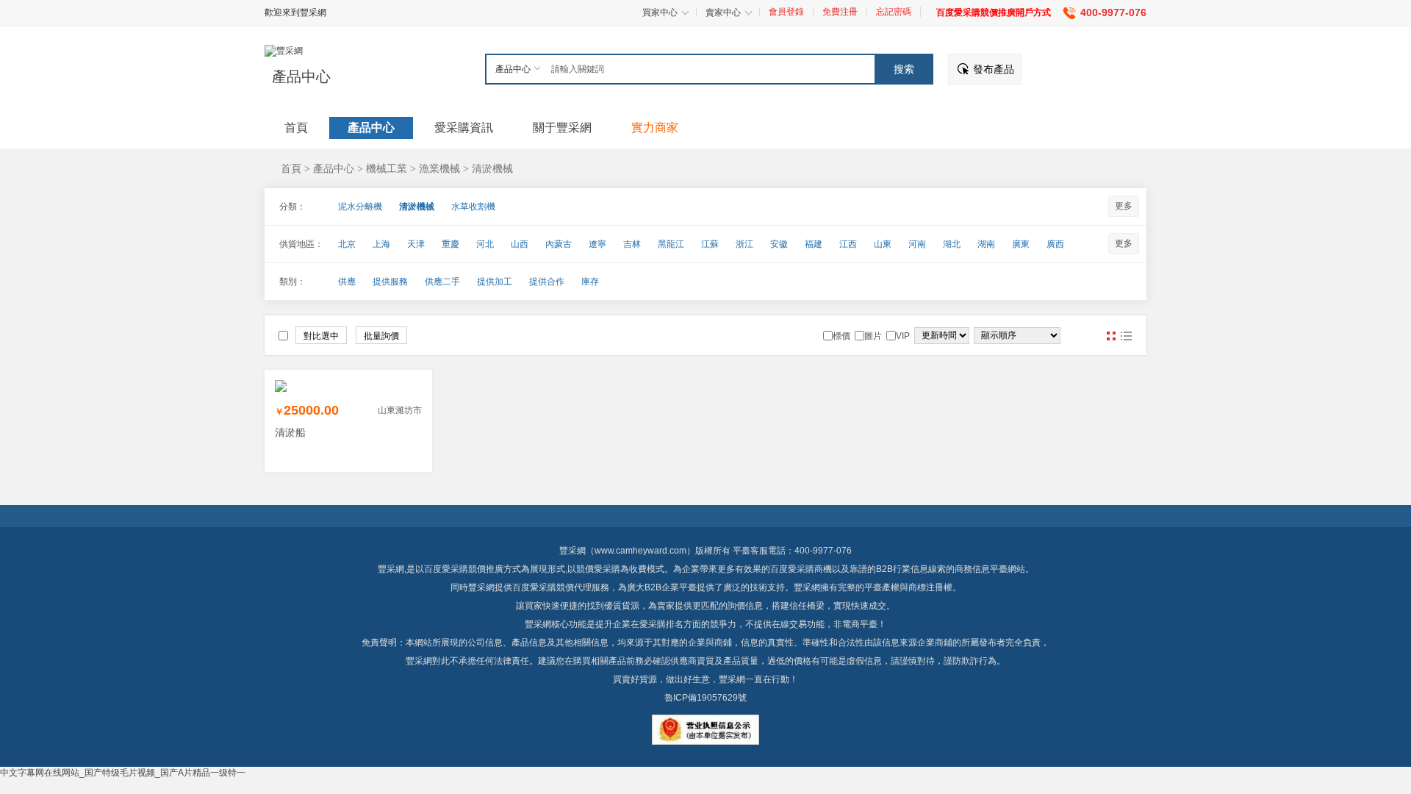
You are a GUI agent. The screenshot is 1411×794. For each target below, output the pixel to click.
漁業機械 (439, 168)
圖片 (1111, 336)
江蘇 (710, 244)
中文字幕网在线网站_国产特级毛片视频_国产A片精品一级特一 (122, 773)
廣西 (1055, 244)
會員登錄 (786, 12)
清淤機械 (492, 168)
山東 (882, 244)
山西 (519, 244)
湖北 (952, 244)
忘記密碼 (893, 12)
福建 (813, 244)
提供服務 (390, 281)
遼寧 (597, 244)
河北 (485, 244)
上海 (381, 244)
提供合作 (546, 281)
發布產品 (993, 69)
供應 (347, 281)
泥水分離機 (360, 206)
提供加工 (494, 281)
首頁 (291, 168)
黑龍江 (671, 244)
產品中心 (301, 76)
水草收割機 (473, 206)
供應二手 (442, 281)
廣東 (1021, 244)
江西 (848, 244)
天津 (416, 244)
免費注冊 (840, 12)
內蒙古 (558, 244)
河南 (917, 244)
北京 (347, 244)
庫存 (590, 281)
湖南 (986, 244)
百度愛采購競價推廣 (463, 569)
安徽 (779, 244)
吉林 (632, 244)
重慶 (450, 244)
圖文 (1126, 336)
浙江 (744, 244)
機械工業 (386, 168)
